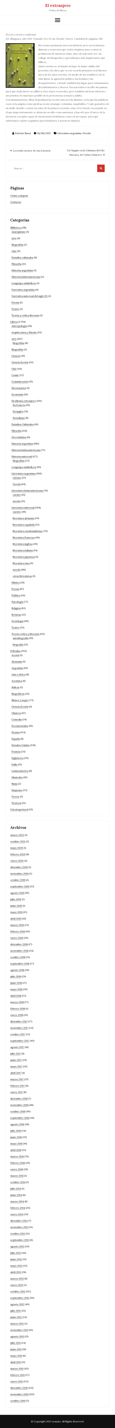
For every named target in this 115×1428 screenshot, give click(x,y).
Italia (14, 764)
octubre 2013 (17, 1233)
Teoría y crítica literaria (25, 315)
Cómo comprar (19, 195)
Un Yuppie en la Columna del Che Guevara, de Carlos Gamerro (86, 152)
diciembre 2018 (19, 944)
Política (16, 595)
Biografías (17, 244)
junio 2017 (16, 1059)
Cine (14, 251)
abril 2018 (15, 995)
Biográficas (18, 693)
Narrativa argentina (23, 289)
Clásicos (16, 712)
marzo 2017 (17, 1079)
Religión (16, 608)
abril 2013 (15, 1272)
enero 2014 (16, 1214)
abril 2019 (15, 918)
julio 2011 (15, 1342)
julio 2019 (15, 899)
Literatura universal (23, 507)
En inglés (18, 411)
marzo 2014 (17, 1201)
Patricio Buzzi (23, 133)
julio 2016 (15, 1130)
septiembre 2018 (19, 963)
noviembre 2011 (19, 1329)
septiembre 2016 (19, 1117)
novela (16, 501)
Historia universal (22, 456)
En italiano (19, 417)
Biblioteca (16, 227)
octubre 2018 (17, 957)
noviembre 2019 (19, 873)
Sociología (18, 621)
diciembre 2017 (19, 1021)
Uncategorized (19, 809)
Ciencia (16, 355)
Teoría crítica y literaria (25, 633)
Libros (14, 321)
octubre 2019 (17, 879)
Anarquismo (18, 231)
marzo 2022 (17, 834)
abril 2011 (15, 1362)
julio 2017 (15, 1053)
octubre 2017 (17, 1034)
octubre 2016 (17, 1111)
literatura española (24, 524)
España (16, 738)
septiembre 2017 (19, 1040)
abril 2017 (15, 1072)
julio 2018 (15, 976)
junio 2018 (16, 982)
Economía (17, 394)
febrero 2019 (17, 931)
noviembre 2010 (19, 1394)
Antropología (19, 325)
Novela (87, 133)
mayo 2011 (16, 1355)
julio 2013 (15, 1252)
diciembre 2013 (19, 1220)
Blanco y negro (20, 700)
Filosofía (16, 263)
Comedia (17, 719)
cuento (17, 494)
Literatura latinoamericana (27, 490)
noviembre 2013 (19, 1227)
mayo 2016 (16, 1143)
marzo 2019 (17, 924)
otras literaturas (22, 576)
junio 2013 (16, 1259)
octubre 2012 (17, 1291)
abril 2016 (15, 1149)
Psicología (17, 601)
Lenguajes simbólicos (24, 283)
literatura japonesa (24, 556)
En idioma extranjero (24, 400)
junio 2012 (16, 1317)
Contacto (15, 201)
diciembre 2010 (19, 1387)
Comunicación (20, 381)
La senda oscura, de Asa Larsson (31, 150)
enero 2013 (16, 1284)
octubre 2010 (17, 1400)
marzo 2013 (17, 1278)
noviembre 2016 (19, 1104)
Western (16, 802)
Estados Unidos (21, 745)
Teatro (15, 308)
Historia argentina (22, 270)
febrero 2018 (17, 1008)
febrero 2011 (17, 1374)
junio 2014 (16, 1194)
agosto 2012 (17, 1304)
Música (16, 582)
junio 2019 (16, 905)
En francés (19, 404)
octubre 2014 (17, 1182)
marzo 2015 (17, 1175)
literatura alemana (23, 518)
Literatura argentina (69, 133)
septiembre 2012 (19, 1297)
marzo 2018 (17, 1002)
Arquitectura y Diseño (24, 332)
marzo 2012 (17, 1323)
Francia (16, 751)
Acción (15, 655)
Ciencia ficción (20, 362)
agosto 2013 (17, 1246)
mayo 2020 (16, 847)
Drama (15, 732)
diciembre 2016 (19, 1098)
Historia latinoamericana (26, 276)
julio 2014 (15, 1188)
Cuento (17, 477)
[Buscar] (101, 168)
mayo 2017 (16, 1066)
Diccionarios (19, 387)
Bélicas (15, 687)
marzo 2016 (17, 1156)
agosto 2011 (17, 1336)
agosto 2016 (17, 1124)
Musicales (17, 777)
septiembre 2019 (19, 886)
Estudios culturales (22, 257)
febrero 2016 (17, 1162)
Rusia (15, 783)
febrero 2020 (17, 854)
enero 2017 (16, 1092)
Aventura (17, 680)
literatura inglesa (22, 543)
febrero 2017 (17, 1085)
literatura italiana (23, 550)
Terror (15, 796)
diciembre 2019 (19, 867)
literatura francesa (24, 537)
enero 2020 (17, 860)
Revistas (16, 614)
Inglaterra (18, 757)
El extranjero (58, 5)
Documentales (20, 725)
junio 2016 (16, 1137)
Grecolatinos (19, 437)
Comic (15, 375)
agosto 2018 (17, 969)
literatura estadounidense (28, 531)
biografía (18, 644)
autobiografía (20, 638)
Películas (15, 650)
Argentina (17, 667)
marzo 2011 (17, 1368)
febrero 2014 (17, 1207)
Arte (14, 238)
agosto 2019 (17, 892)
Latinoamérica (20, 770)
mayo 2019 (16, 912)
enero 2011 (16, 1381)
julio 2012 (15, 1310)
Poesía (15, 302)
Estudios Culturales (23, 424)
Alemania (17, 661)
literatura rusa (21, 563)
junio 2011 (16, 1349)
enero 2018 (16, 1014)
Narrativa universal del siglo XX (29, 296)
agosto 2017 (17, 1047)
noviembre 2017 (19, 1027)
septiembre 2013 (19, 1239)
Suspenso (17, 790)
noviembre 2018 (19, 950)
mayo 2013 (16, 1265)
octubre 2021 (17, 841)
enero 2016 (16, 1169)
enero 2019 (16, 937)
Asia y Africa (18, 674)
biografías (18, 342)
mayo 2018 (16, 989)
